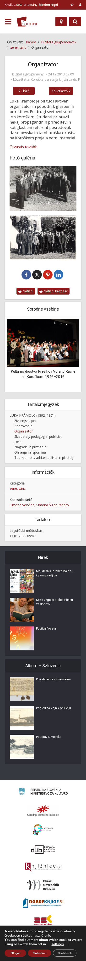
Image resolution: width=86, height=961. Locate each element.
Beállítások (65, 953)
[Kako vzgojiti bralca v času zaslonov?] (22, 610)
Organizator (23, 431)
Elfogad (15, 953)
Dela (18, 441)
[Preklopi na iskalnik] (75, 21)
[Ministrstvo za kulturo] (43, 792)
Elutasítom (39, 953)
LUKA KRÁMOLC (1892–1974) (33, 415)
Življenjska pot (25, 420)
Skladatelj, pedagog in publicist (38, 436)
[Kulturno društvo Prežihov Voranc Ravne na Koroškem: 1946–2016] (43, 342)
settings (58, 944)
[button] (67, 355)
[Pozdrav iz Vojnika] (22, 747)
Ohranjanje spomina (30, 452)
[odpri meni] (8, 22)
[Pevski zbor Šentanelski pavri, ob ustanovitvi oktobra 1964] (43, 188)
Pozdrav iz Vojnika (48, 737)
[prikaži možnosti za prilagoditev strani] (72, 4)
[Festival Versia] (22, 638)
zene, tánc (18, 488)
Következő (59, 91)
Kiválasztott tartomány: (31, 4)
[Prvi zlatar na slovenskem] (22, 689)
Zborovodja (23, 426)
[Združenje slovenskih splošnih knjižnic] (43, 867)
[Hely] (61, 21)
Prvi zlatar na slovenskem (53, 679)
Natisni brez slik (55, 291)
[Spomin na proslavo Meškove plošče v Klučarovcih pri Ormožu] (43, 238)
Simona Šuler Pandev (52, 505)
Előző (25, 91)
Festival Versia (46, 628)
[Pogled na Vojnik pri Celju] (22, 718)
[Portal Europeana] (43, 830)
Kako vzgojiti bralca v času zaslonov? (54, 602)
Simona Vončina (22, 505)
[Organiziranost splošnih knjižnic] (43, 811)
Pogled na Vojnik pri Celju (53, 708)
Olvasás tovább (24, 146)
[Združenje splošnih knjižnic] (43, 921)
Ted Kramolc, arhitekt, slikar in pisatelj (43, 457)
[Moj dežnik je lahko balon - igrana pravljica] (22, 581)
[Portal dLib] (43, 849)
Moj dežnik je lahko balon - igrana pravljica (54, 573)
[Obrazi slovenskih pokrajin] (43, 885)
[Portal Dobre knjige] (43, 903)
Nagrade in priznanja (30, 447)
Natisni (27, 291)
